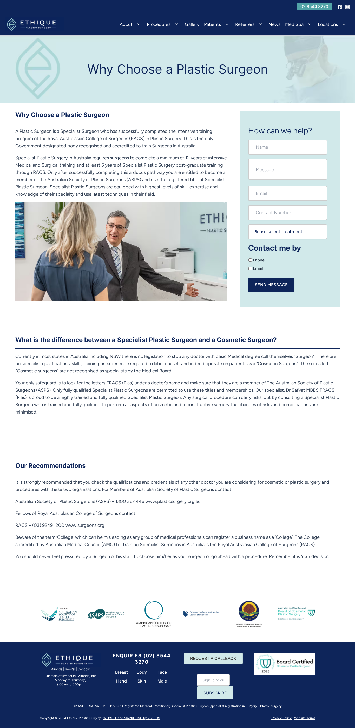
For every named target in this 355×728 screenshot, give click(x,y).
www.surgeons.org (84, 525)
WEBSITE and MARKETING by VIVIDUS (131, 718)
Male (162, 681)
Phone (259, 260)
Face (162, 672)
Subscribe (215, 693)
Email (258, 268)
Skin (141, 681)
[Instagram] (347, 7)
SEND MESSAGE (271, 284)
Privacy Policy (281, 718)
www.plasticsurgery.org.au (173, 501)
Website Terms (304, 718)
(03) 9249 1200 (48, 525)
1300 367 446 (129, 501)
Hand (121, 681)
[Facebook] (339, 7)
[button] (314, 6)
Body (142, 672)
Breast (121, 672)
